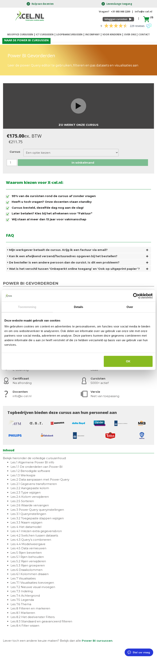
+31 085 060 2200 (120, 11)
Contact (144, 34)
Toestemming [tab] (27, 306)
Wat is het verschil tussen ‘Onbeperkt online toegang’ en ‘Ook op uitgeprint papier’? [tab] (74, 269)
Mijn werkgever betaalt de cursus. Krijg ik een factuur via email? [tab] (58, 250)
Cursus (15, 151)
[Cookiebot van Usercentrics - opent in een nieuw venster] (136, 296)
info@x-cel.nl (143, 11)
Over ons (130, 34)
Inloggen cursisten (116, 19)
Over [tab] (130, 306)
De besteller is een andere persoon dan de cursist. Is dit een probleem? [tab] (64, 262)
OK (128, 361)
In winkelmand (83, 162)
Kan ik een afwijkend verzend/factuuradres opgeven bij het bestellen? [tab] (63, 256)
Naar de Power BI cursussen (26, 40)
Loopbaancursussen (69, 34)
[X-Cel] (30, 16)
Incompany (92, 34)
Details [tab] (78, 306)
